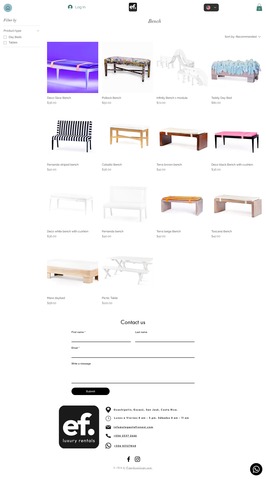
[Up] (8, 8)
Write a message (81, 363)
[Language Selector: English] (211, 7)
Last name (141, 332)
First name (78, 332)
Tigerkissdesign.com (139, 467)
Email (75, 347)
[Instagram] (137, 459)
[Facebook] (128, 459)
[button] (259, 7)
